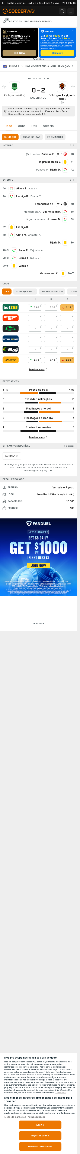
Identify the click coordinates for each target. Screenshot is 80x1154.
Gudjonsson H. (51, 211)
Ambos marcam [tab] (52, 291)
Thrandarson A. (31, 211)
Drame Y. (35, 196)
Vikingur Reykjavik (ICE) (62, 97)
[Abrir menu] (70, 11)
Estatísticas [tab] (31, 137)
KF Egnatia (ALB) (14, 95)
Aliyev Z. (21, 188)
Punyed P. (42, 169)
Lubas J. (23, 258)
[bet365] (11, 307)
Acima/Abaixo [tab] (25, 291)
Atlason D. (54, 219)
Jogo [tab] (9, 126)
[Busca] (62, 11)
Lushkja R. (22, 196)
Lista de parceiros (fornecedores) (24, 1116)
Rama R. (23, 250)
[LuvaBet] (11, 328)
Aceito (40, 1124)
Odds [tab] (21, 126)
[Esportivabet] (11, 317)
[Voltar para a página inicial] (21, 11)
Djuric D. (55, 169)
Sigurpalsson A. (36, 219)
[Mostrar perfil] (14, 86)
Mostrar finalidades (40, 1146)
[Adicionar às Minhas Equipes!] (3, 86)
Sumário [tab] (10, 137)
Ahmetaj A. (34, 235)
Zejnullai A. (36, 250)
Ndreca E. (36, 258)
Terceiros (60, 1092)
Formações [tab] (55, 137)
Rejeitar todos (40, 1135)
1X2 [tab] (6, 291)
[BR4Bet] (11, 349)
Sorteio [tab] (48, 126)
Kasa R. (33, 188)
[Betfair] (11, 359)
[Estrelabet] (11, 338)
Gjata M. (21, 235)
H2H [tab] (34, 126)
